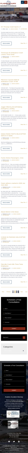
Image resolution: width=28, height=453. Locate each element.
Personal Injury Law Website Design (16, 448)
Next (22, 291)
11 (16, 291)
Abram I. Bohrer (14, 29)
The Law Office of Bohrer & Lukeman (17, 445)
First (3, 291)
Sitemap (6, 448)
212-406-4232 (15, 437)
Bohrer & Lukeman (10, 400)
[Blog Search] (24, 337)
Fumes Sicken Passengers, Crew (12, 158)
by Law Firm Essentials (14, 449)
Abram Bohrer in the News (10, 212)
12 (18, 291)
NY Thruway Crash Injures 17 (11, 27)
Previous (9, 291)
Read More (6, 43)
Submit (14, 328)
